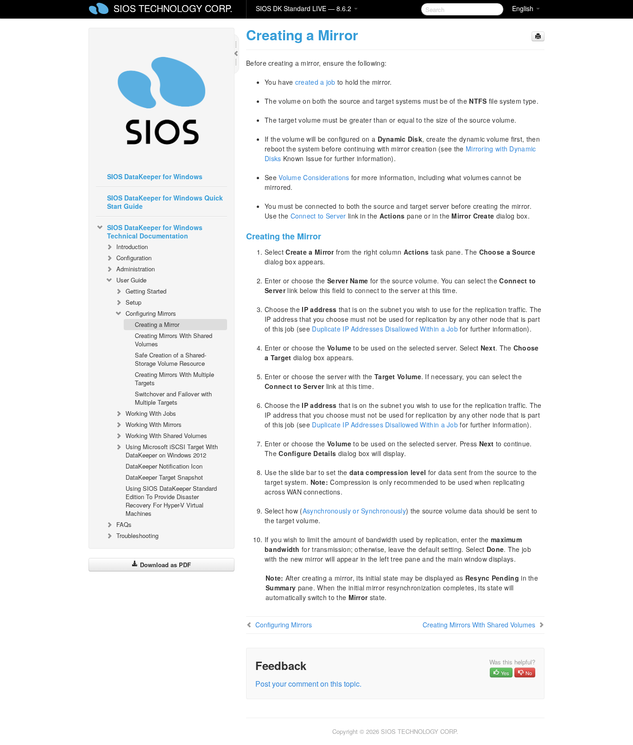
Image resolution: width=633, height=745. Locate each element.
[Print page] (538, 36)
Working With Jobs (151, 413)
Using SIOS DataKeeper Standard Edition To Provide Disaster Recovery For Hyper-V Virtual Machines (171, 501)
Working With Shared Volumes (166, 435)
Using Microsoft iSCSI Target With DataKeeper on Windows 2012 (172, 450)
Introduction (132, 246)
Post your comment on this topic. (308, 683)
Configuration (134, 257)
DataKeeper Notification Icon (164, 466)
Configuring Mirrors (151, 313)
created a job (315, 82)
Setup (133, 302)
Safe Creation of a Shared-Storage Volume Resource (170, 359)
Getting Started (146, 291)
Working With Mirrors (154, 424)
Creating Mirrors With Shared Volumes (173, 339)
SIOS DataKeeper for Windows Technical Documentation (155, 231)
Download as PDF (164, 564)
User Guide (131, 279)
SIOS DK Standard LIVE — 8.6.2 (304, 8)
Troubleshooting (137, 535)
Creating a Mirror (157, 324)
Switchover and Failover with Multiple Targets (173, 398)
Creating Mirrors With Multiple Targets (174, 378)
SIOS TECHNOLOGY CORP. (173, 8)
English (523, 8)
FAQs (124, 524)
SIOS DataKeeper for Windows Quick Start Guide (165, 202)
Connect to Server (318, 215)
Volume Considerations (314, 177)
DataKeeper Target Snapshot (164, 477)
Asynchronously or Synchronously (354, 510)
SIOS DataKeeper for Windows (155, 176)
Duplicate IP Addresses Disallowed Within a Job (385, 328)
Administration (135, 268)
